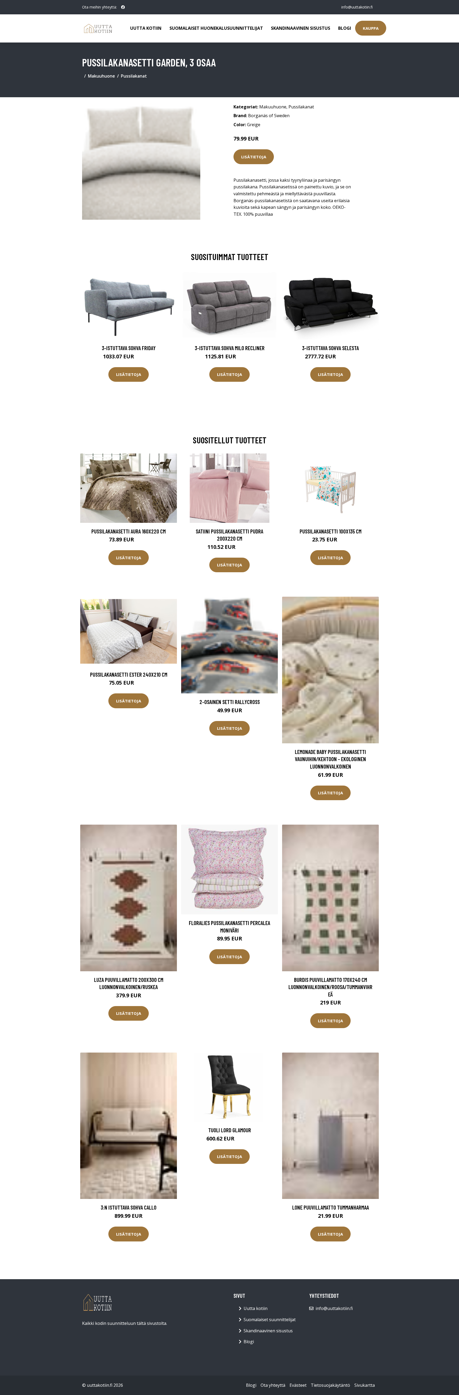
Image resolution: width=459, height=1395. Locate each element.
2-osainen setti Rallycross (229, 701)
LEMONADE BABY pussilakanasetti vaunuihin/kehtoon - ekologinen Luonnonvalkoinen (330, 759)
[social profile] (123, 7)
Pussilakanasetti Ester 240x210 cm (128, 674)
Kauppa (371, 28)
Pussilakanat (134, 76)
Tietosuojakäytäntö (330, 1385)
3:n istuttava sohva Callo (128, 1207)
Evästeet (298, 1385)
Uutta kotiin (146, 28)
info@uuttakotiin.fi (357, 7)
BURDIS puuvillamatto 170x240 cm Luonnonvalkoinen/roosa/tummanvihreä (330, 987)
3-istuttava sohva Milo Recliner (230, 348)
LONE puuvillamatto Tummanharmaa (330, 1207)
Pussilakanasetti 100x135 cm (331, 531)
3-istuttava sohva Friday (129, 348)
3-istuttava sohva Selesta (330, 348)
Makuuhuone (101, 76)
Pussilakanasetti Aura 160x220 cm (128, 531)
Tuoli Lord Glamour (229, 1130)
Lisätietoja (253, 156)
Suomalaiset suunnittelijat (270, 1319)
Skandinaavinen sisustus (300, 28)
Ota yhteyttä (273, 1385)
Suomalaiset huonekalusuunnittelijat (216, 28)
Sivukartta (364, 1385)
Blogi (344, 28)
